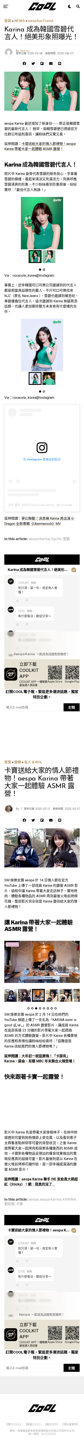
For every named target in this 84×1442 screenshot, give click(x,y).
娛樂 (17, 762)
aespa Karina (39, 539)
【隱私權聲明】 (70, 1424)
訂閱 (71, 707)
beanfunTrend (40, 21)
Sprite (56, 539)
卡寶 (19, 1204)
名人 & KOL (33, 762)
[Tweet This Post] (33, 63)
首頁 (7, 21)
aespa (34, 1199)
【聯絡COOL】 (32, 1424)
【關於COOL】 (13, 1424)
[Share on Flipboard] (42, 63)
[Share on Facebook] (24, 63)
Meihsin (24, 50)
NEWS (19, 21)
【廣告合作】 (51, 1424)
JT (21, 808)
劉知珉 (9, 1204)
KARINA (69, 1199)
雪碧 (66, 539)
